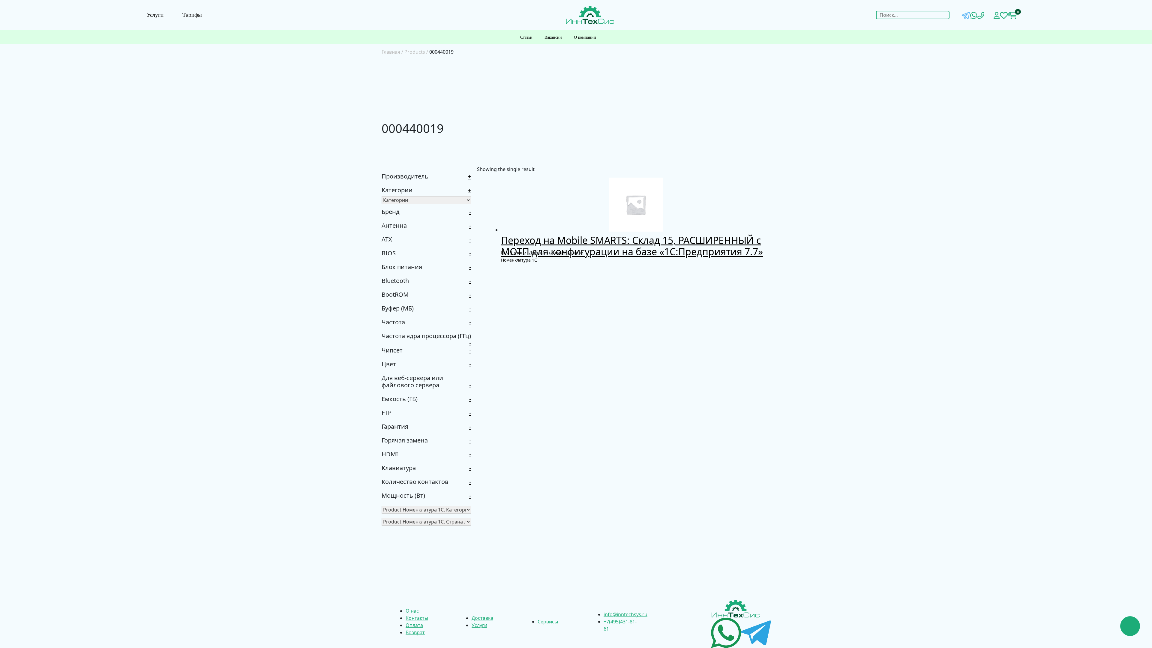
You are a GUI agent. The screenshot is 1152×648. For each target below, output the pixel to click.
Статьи (526, 37)
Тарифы (192, 15)
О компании (585, 37)
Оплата (414, 625)
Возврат (415, 632)
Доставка (482, 618)
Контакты (417, 618)
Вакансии (553, 37)
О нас (412, 611)
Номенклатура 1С (519, 260)
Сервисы (548, 621)
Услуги (155, 15)
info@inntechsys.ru (625, 614)
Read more (513, 252)
